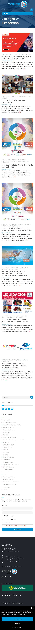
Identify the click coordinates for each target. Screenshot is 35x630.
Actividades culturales (9, 422)
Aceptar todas (17, 619)
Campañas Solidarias (9, 430)
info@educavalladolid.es (11, 556)
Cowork (5, 435)
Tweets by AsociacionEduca (9, 598)
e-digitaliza (6, 442)
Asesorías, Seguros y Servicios (13, 54)
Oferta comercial (8, 479)
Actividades (6, 268)
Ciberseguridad (7, 432)
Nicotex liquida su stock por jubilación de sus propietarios (15, 321)
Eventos (12, 161)
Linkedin (3, 409)
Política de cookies (16, 627)
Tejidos (4, 98)
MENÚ (6, 14)
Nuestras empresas (15, 317)
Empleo (5, 449)
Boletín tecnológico (10, 519)
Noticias (27, 96)
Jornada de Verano (8, 467)
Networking (6, 269)
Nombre (4, 505)
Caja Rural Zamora (8, 427)
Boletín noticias (8, 516)
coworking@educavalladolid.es (13, 561)
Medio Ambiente (7, 226)
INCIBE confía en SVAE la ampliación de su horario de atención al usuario (14, 366)
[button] (32, 608)
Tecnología (6, 487)
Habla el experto (8, 462)
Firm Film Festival (8, 457)
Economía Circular (9, 96)
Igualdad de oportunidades (11, 464)
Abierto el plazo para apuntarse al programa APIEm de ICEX (16, 57)
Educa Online (21, 160)
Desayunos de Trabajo (9, 437)
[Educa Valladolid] (17, 4)
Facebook (9, 409)
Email (3, 510)
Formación (6, 459)
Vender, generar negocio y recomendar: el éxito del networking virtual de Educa (14, 273)
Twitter (6, 409)
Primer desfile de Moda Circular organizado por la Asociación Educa (17, 229)
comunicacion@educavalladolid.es (14, 558)
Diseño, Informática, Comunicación (14, 360)
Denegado (17, 623)
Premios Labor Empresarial (11, 482)
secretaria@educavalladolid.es (12, 559)
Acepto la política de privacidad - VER (15, 525)
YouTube (12, 409)
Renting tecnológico (9, 484)
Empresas (28, 54)
